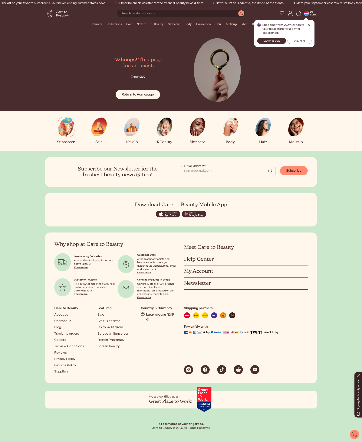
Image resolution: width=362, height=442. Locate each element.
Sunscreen (203, 24)
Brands (97, 24)
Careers (60, 340)
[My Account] (290, 13)
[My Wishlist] (282, 13)
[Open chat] (354, 434)
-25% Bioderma (108, 321)
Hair (218, 24)
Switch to (272, 41)
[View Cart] (299, 13)
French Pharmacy (110, 340)
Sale (129, 24)
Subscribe (293, 170)
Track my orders (66, 333)
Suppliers (61, 371)
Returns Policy (65, 365)
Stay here (299, 41)
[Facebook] (205, 369)
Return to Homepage (138, 94)
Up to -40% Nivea (110, 327)
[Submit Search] (241, 13)
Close (309, 25)
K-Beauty (157, 24)
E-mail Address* (195, 166)
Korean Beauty (108, 346)
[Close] (358, 375)
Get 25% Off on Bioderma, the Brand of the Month (250, 3)
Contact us (62, 321)
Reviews (60, 352)
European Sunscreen (113, 333)
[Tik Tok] (221, 369)
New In (141, 24)
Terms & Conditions (69, 346)
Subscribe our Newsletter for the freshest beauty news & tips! (160, 3)
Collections (114, 24)
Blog (57, 327)
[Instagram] (188, 369)
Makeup (231, 24)
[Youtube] (254, 369)
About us (61, 314)
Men (244, 24)
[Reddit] (238, 369)
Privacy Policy (64, 359)
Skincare (174, 24)
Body (188, 24)
